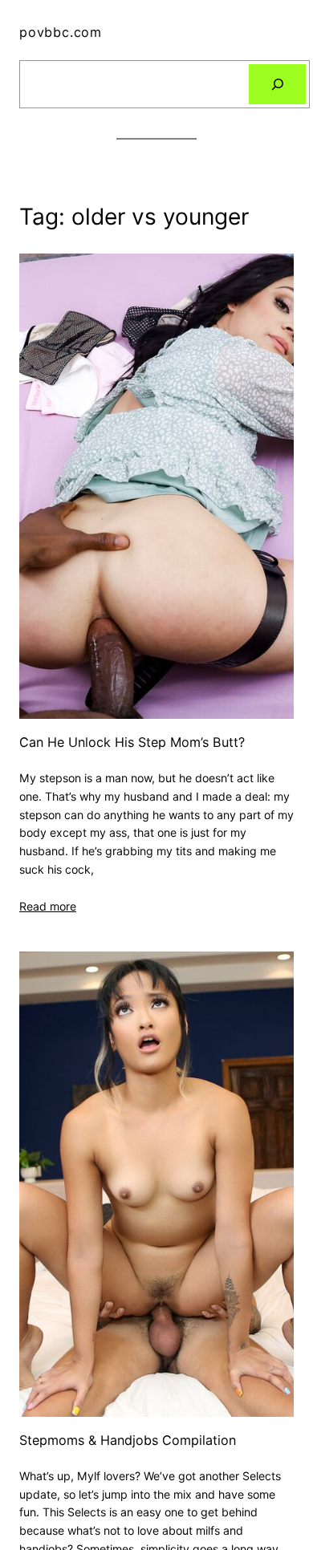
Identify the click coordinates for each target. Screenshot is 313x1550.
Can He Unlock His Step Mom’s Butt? (132, 742)
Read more (47, 906)
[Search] (277, 84)
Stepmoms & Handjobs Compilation (127, 1440)
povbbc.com (60, 32)
